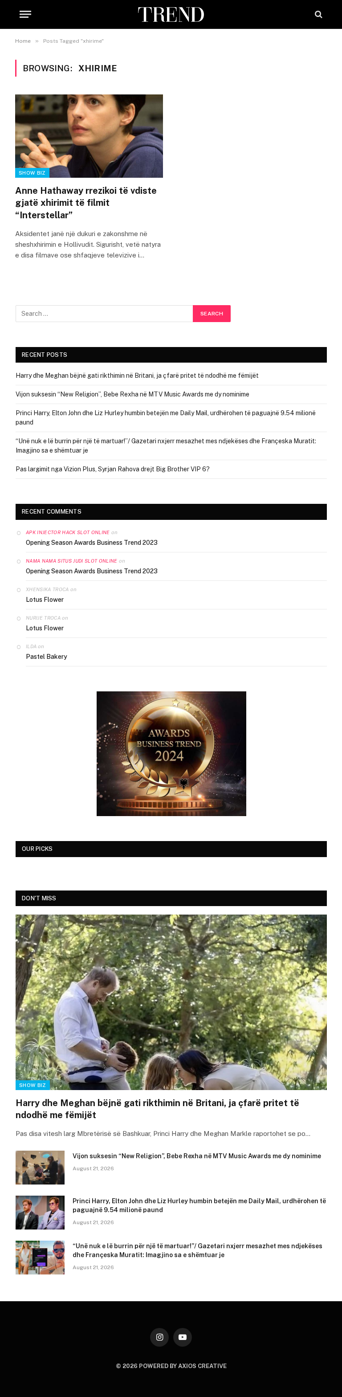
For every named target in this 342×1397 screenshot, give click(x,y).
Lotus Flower (45, 599)
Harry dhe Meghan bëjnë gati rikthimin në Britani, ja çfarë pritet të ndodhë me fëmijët (137, 375)
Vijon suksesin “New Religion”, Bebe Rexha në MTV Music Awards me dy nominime (132, 394)
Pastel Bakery (46, 656)
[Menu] (25, 14)
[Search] (317, 14)
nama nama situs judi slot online (72, 561)
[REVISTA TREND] (171, 14)
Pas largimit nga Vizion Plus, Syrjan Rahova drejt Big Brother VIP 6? (113, 469)
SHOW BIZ (32, 173)
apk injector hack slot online (68, 532)
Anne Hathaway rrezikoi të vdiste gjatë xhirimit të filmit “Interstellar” (86, 202)
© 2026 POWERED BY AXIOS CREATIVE (171, 1366)
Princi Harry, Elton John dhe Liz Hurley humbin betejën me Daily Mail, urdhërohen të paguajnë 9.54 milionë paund (199, 1205)
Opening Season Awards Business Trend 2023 (92, 542)
